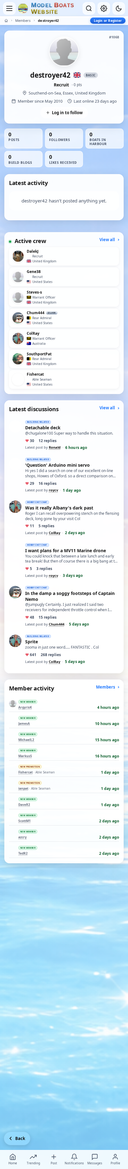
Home (12, 1163)
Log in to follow (67, 112)
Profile (115, 1163)
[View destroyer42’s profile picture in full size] (64, 51)
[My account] (104, 8)
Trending (33, 1163)
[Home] (6, 20)
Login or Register (108, 20)
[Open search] (89, 8)
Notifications (74, 1163)
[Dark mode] (118, 8)
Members (22, 20)
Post (54, 1163)
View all (107, 239)
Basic (91, 75)
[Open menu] (9, 8)
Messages (94, 1163)
